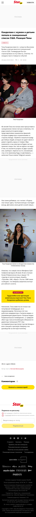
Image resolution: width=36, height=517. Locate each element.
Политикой (8, 415)
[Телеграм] (14, 438)
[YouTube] (25, 438)
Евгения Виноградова (17, 369)
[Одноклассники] (21, 438)
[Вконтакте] (18, 438)
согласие (9, 413)
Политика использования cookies (18, 449)
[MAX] (10, 438)
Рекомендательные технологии (12, 452)
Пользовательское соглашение (18, 447)
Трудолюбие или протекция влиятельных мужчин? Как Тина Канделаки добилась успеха (18, 298)
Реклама (26, 442)
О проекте (10, 442)
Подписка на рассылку (10, 410)
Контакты (19, 442)
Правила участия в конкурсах (18, 444)
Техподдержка (28, 452)
